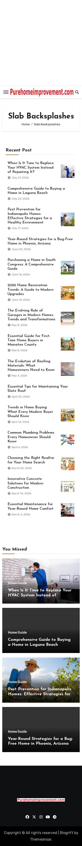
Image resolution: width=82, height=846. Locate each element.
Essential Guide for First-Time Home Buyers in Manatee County (29, 340)
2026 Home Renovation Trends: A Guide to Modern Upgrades (31, 290)
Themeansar (40, 839)
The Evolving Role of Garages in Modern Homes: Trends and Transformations (31, 315)
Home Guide (17, 583)
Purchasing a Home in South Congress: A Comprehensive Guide (32, 264)
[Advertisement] (41, 43)
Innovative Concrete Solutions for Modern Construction (25, 483)
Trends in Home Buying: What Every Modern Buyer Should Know (30, 412)
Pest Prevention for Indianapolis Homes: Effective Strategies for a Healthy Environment (39, 694)
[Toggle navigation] (6, 92)
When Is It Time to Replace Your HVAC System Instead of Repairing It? (31, 167)
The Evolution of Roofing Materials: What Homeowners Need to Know (31, 366)
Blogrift (66, 833)
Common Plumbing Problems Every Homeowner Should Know (31, 437)
